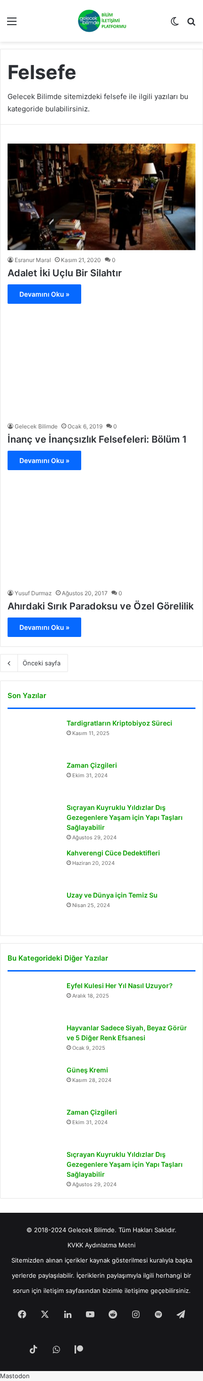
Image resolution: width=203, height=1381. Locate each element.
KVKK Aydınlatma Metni (101, 1245)
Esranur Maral (33, 259)
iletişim (53, 1290)
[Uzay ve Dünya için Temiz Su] (33, 908)
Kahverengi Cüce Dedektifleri (113, 853)
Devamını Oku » (44, 294)
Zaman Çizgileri (92, 765)
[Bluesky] (124, 1350)
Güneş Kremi (87, 1070)
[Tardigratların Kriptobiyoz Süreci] (33, 736)
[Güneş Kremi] (33, 1083)
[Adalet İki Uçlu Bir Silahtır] (101, 197)
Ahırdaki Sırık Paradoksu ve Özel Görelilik (101, 606)
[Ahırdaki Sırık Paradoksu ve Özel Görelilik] (101, 530)
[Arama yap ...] (191, 24)
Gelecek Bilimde (36, 426)
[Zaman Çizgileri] (33, 778)
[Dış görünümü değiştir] (174, 24)
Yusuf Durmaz (33, 593)
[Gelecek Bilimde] (101, 21)
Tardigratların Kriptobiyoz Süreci (119, 723)
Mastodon (15, 1376)
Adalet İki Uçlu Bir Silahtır (65, 273)
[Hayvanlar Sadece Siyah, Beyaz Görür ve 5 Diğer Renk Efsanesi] (33, 1041)
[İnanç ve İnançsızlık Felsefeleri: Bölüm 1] (101, 363)
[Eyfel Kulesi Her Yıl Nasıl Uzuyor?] (33, 999)
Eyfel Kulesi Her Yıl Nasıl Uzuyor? (120, 985)
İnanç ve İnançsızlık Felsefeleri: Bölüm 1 (97, 439)
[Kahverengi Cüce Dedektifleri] (33, 866)
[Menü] (12, 24)
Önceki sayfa (41, 663)
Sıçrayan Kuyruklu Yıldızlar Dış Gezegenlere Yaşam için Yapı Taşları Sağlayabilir (125, 817)
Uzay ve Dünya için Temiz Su (112, 895)
